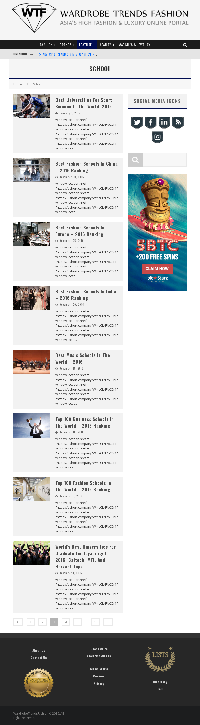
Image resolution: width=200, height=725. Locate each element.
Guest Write (99, 648)
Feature (85, 44)
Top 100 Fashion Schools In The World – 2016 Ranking (83, 486)
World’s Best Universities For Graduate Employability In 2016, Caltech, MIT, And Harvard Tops (85, 557)
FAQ (160, 689)
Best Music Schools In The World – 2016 (82, 358)
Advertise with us (99, 655)
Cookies (99, 676)
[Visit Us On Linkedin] (164, 128)
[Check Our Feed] (178, 128)
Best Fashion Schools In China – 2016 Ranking (86, 167)
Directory (160, 681)
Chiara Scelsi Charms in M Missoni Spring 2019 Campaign (78, 55)
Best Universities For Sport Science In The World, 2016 (83, 103)
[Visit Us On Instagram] (157, 142)
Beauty (105, 44)
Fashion (46, 44)
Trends (66, 44)
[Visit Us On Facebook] (150, 128)
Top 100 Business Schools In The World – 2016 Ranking (84, 422)
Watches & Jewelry (134, 44)
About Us (38, 650)
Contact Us (39, 657)
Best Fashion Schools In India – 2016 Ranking (85, 294)
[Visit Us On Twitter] (137, 128)
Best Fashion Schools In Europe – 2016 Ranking (80, 230)
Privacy (99, 683)
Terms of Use (99, 669)
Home (17, 84)
